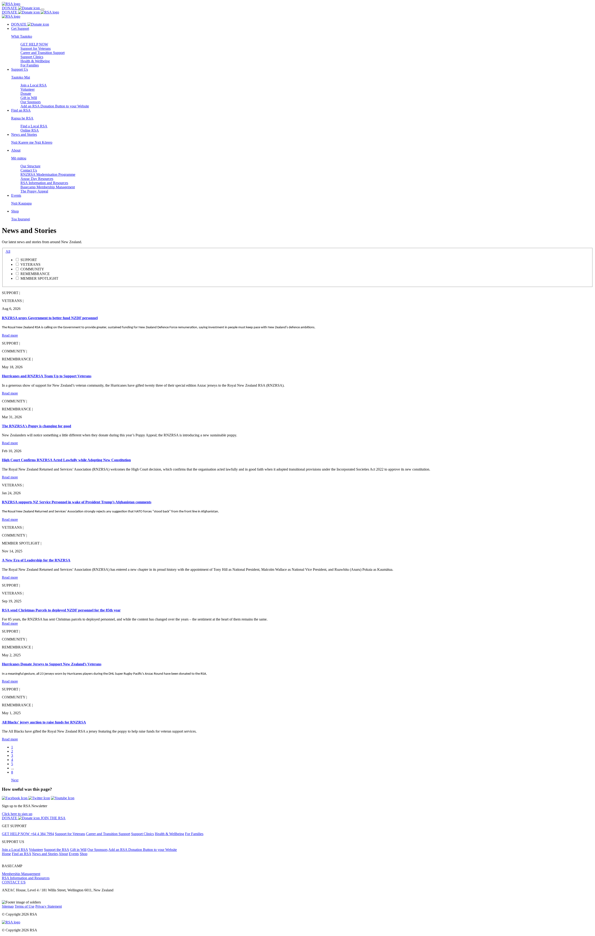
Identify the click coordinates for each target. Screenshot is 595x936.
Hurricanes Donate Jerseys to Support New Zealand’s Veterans (51, 664)
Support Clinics (31, 57)
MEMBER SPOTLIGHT (39, 278)
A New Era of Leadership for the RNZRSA (36, 560)
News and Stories (45, 854)
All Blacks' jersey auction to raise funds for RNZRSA (44, 722)
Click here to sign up (17, 814)
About (63, 854)
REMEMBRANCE (35, 274)
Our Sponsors (30, 102)
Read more (10, 335)
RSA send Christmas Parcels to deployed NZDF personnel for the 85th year (61, 610)
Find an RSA (21, 854)
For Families (29, 65)
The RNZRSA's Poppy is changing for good (36, 426)
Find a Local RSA (33, 126)
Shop (83, 854)
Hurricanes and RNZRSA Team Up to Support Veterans (46, 376)
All (8, 251)
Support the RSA (56, 850)
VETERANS (30, 264)
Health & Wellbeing (35, 61)
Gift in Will (28, 98)
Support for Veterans (35, 48)
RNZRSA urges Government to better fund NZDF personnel (50, 318)
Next (14, 780)
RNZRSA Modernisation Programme (47, 174)
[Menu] (42, 9)
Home (6, 854)
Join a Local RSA (33, 85)
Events (74, 854)
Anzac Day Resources (36, 179)
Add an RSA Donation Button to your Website (54, 106)
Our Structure (30, 166)
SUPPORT (28, 260)
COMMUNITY (32, 269)
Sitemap (8, 906)
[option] (302, 259)
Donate (25, 94)
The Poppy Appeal (34, 191)
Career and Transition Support (42, 53)
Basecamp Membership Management (47, 187)
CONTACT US (14, 882)
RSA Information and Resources (44, 183)
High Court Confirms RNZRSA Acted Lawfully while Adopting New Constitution (66, 460)
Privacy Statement (48, 906)
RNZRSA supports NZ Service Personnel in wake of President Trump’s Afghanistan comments (76, 502)
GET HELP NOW (34, 44)
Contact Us (28, 170)
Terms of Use (24, 906)
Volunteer (27, 89)
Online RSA (29, 130)
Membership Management (21, 874)
